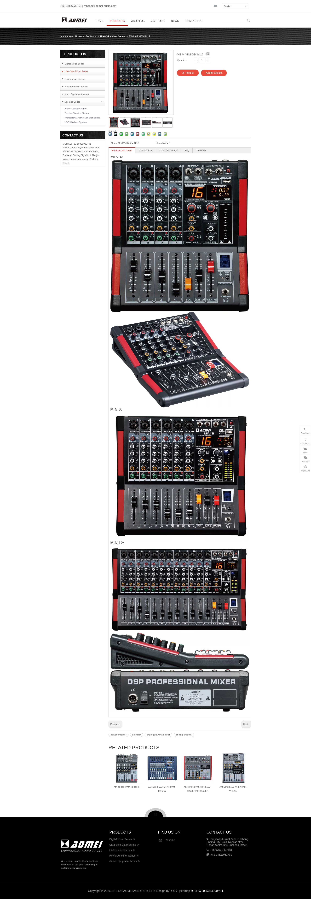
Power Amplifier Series (75, 86)
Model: (114, 143)
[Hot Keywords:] (248, 20)
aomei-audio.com (90, 147)
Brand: (159, 143)
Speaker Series (72, 101)
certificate (201, 150)
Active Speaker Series (75, 108)
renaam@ (76, 147)
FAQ (187, 150)
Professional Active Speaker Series (82, 117)
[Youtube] (215, 5)
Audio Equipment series (76, 94)
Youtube (170, 840)
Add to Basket (214, 72)
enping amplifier (184, 734)
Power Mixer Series (74, 79)
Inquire (190, 72)
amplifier (136, 734)
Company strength (168, 150)
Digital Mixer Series (74, 63)
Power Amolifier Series (122, 855)
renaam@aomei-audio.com (100, 5)
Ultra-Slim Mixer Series (76, 71)
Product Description (122, 150)
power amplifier (118, 734)
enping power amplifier (158, 734)
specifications (145, 150)
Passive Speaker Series (76, 113)
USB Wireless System (75, 122)
